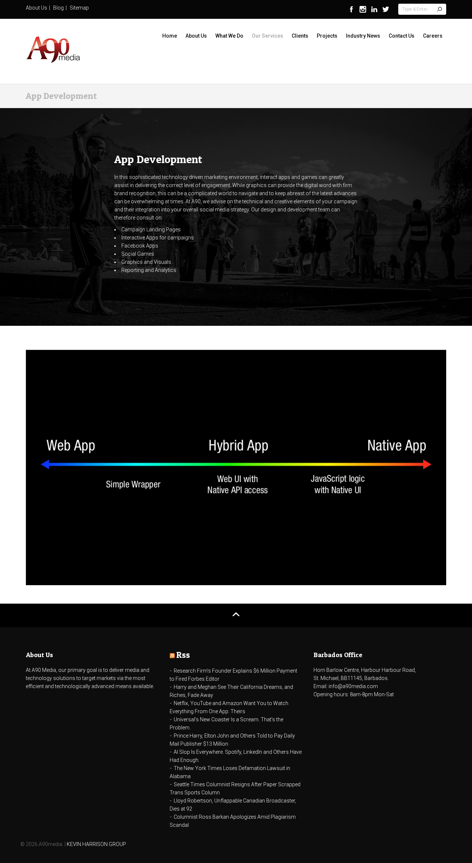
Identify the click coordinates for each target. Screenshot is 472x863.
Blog (58, 8)
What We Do (229, 36)
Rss (183, 654)
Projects (327, 36)
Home (169, 36)
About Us (36, 8)
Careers (432, 36)
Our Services (267, 36)
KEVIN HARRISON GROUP (96, 844)
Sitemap (79, 8)
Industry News (363, 36)
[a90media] (53, 50)
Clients (300, 36)
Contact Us (401, 36)
